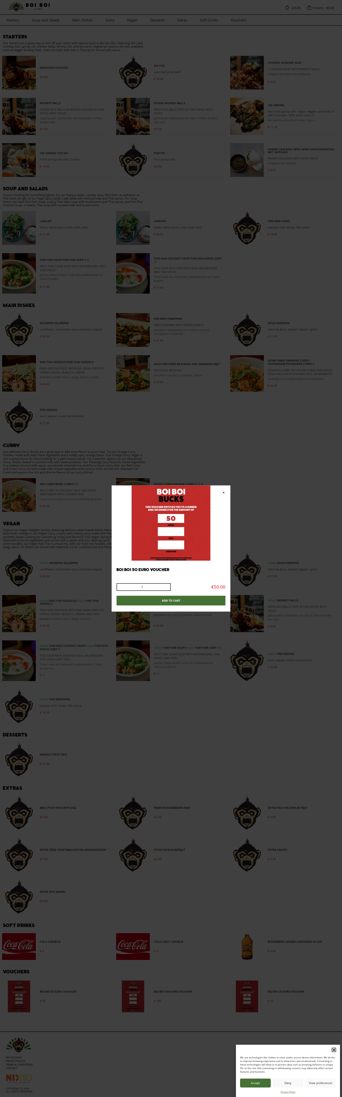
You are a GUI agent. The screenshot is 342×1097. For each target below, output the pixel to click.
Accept (255, 1083)
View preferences (320, 1083)
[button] (334, 1050)
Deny (288, 1083)
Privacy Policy (288, 1092)
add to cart (171, 601)
